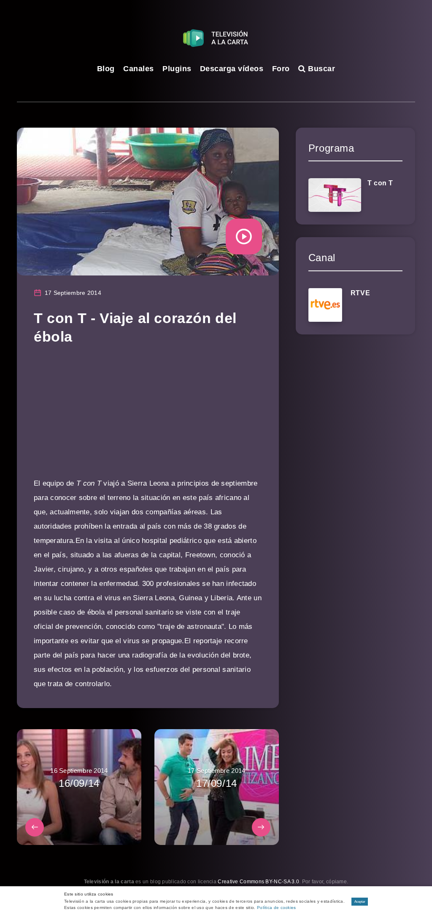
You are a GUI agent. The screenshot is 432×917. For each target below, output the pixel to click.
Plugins (177, 68)
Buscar (320, 68)
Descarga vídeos (232, 68)
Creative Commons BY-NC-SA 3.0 (258, 882)
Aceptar (359, 902)
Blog (106, 68)
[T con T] (334, 195)
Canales (138, 68)
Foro (281, 68)
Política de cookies (276, 907)
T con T (380, 183)
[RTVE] (325, 305)
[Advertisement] (148, 417)
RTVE (360, 293)
